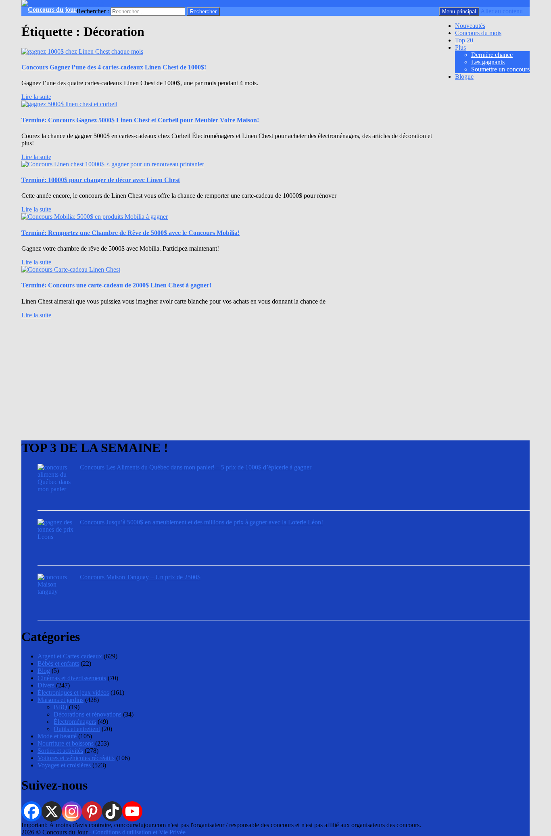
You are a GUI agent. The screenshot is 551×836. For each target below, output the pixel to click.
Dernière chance (492, 54)
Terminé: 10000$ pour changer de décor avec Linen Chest (100, 179)
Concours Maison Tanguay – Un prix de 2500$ (140, 577)
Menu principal (459, 11)
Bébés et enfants (58, 663)
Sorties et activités (60, 750)
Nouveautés (470, 25)
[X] (52, 811)
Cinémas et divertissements (72, 678)
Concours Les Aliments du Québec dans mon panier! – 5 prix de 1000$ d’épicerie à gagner (195, 467)
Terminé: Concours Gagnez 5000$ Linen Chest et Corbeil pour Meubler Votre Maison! (140, 120)
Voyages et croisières (64, 765)
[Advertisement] (263, 375)
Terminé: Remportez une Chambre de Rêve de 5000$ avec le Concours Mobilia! (130, 232)
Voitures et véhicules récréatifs (76, 757)
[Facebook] (31, 811)
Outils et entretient (77, 728)
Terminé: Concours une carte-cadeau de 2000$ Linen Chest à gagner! (116, 285)
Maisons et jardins (60, 699)
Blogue (464, 76)
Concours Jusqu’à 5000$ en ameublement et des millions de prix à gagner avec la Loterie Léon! (201, 522)
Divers (46, 685)
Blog (44, 670)
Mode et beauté (57, 736)
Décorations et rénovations (87, 714)
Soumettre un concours (500, 69)
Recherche (90, 3)
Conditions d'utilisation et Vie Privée (139, 832)
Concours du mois (478, 32)
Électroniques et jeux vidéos (73, 692)
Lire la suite (36, 96)
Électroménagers (75, 721)
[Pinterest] (92, 811)
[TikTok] (112, 811)
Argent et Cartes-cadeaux (70, 656)
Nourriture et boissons (66, 743)
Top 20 (464, 40)
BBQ (60, 707)
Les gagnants (488, 62)
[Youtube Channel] (132, 811)
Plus (460, 47)
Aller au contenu (501, 11)
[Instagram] (72, 811)
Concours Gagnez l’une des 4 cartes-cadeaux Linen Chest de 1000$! (113, 67)
